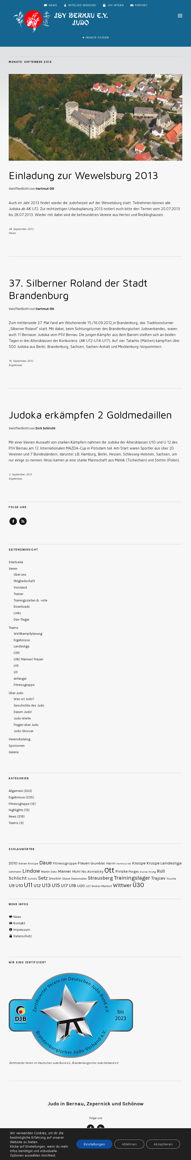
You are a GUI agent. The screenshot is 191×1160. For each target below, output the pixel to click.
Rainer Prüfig (148, 871)
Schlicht (18, 878)
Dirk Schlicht (45, 428)
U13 (46, 885)
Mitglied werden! (81, 5)
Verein (13, 568)
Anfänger (20, 678)
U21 (88, 886)
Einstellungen (94, 1144)
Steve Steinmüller (74, 878)
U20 (81, 885)
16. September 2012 (21, 360)
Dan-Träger (21, 619)
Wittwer (122, 885)
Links (17, 613)
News (52, 5)
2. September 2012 (20, 474)
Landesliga (21, 646)
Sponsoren (17, 746)
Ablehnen (129, 1144)
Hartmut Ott (45, 188)
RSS (22, 524)
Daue (45, 863)
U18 (72, 885)
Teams (13, 628)
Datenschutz (22, 936)
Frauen (84, 863)
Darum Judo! (23, 712)
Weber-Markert (102, 886)
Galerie (14, 752)
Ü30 (17, 653)
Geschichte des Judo (29, 705)
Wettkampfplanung (28, 634)
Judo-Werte (22, 718)
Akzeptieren (163, 1144)
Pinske (121, 871)
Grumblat (98, 863)
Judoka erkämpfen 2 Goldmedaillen (90, 414)
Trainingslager (132, 877)
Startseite (16, 562)
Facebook (13, 524)
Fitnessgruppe (24, 685)
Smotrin (55, 878)
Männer (64, 871)
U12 (37, 885)
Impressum (21, 930)
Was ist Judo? (24, 699)
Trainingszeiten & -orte (30, 600)
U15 (16, 666)
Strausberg (100, 878)
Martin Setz (49, 871)
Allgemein (16, 791)
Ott (109, 870)
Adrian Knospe (28, 863)
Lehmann (15, 871)
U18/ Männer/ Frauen (28, 659)
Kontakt (140, 5)
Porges (134, 871)
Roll (161, 871)
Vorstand (20, 587)
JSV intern (115, 5)
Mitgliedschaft (24, 581)
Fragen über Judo (26, 725)
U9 (11, 885)
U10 (19, 885)
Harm (110, 863)
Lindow (31, 870)
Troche (171, 878)
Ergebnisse (15, 365)
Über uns (20, 574)
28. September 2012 (21, 228)
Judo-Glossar (23, 731)
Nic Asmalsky (92, 871)
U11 (16, 672)
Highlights (16, 810)
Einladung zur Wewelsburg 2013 (83, 175)
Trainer (18, 594)
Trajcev (158, 878)
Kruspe (152, 863)
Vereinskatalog (19, 739)
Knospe (138, 863)
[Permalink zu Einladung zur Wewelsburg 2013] (95, 159)
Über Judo (16, 693)
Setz (43, 878)
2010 (13, 863)
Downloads (22, 606)
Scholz (32, 878)
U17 (64, 885)
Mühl (76, 871)
